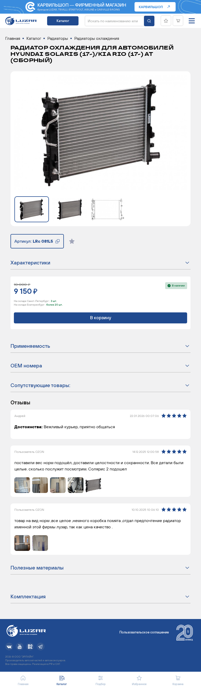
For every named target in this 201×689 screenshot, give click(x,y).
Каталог (63, 21)
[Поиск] (149, 21)
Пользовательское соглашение (144, 632)
